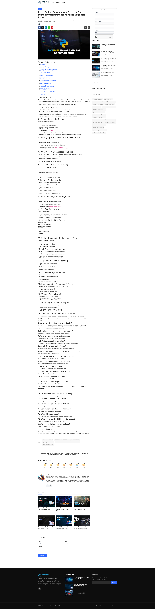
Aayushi (47, 474)
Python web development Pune (98, 112)
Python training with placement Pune (99, 130)
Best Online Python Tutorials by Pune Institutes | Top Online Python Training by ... (76, 454)
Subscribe (114, 582)
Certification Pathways (44, 77)
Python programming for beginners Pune (62, 439)
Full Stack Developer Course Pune (99, 132)
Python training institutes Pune (61, 442)
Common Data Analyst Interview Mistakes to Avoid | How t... (81, 527)
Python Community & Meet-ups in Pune (48, 80)
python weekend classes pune (48, 444)
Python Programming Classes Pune (99, 114)
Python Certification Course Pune (99, 124)
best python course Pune (97, 122)
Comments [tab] (42, 537)
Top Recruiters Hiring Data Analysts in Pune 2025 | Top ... (109, 66)
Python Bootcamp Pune (110, 101)
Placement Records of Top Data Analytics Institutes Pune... (45, 508)
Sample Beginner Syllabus (45, 74)
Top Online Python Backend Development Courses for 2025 (107, 52)
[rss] (39, 588)
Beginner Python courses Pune (48, 442)
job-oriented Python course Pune (99, 117)
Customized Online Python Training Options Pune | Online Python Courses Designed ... (52, 454)
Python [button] (57, 2)
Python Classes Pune (75, 439)
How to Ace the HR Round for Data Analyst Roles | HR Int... (82, 508)
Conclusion (42, 94)
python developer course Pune (98, 101)
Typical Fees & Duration (45, 88)
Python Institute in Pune (109, 104)
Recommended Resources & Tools (47, 86)
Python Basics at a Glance (45, 67)
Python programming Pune (98, 104)
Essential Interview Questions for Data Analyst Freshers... (46, 527)
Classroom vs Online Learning (46, 72)
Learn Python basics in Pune (48, 439)
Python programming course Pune (99, 109)
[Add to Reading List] (89, 27)
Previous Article (60, 451)
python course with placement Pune (109, 106)
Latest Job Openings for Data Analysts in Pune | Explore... (63, 527)
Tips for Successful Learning (45, 83)
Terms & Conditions (100, 605)
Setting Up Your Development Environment (48, 69)
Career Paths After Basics (45, 78)
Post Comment (42, 555)
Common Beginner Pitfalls (45, 85)
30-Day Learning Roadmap (45, 81)
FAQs (41, 92)
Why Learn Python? (44, 66)
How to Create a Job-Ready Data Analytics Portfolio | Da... (81, 591)
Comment (40, 546)
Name (39, 541)
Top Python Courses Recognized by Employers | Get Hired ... (108, 59)
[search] (115, 2)
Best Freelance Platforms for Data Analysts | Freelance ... (108, 45)
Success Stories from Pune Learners (47, 91)
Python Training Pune (108, 99)
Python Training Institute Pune (109, 122)
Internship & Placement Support (46, 89)
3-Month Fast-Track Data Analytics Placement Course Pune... (62, 509)
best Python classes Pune (97, 119)
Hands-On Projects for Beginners (46, 75)
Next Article (67, 451)
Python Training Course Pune (109, 119)
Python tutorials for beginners (74, 442)
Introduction (42, 64)
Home (53, 2)
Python (43, 6)
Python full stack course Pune (98, 127)
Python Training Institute (111, 605)
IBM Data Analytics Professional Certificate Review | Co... (107, 73)
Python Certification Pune (97, 99)
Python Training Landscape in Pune (47, 70)
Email (66, 541)
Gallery (63, 2)
